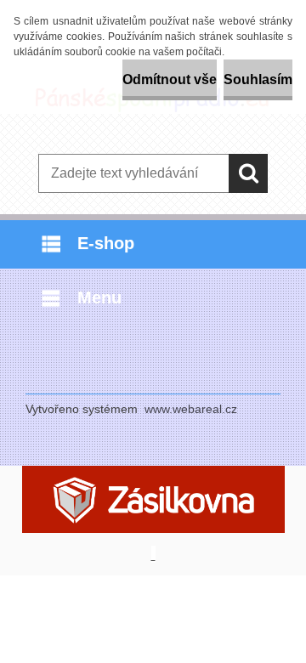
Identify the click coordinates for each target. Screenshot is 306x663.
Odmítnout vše (169, 79)
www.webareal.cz (190, 409)
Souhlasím (258, 79)
